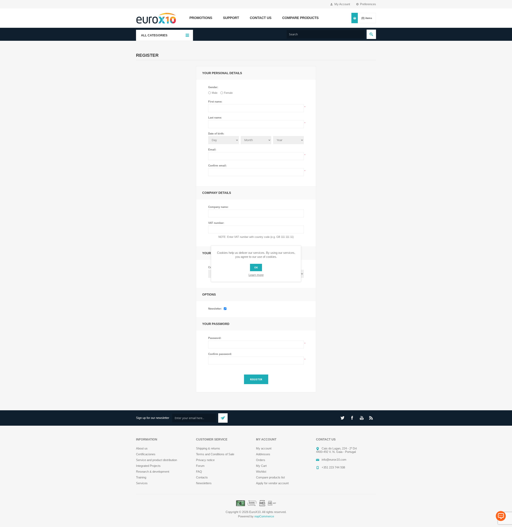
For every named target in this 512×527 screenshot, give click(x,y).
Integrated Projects (148, 465)
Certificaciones (145, 454)
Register (256, 379)
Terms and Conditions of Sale (215, 454)
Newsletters (204, 483)
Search (371, 34)
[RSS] (371, 418)
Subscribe (223, 418)
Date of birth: (216, 133)
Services (142, 483)
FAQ (199, 471)
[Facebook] (352, 418)
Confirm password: (220, 354)
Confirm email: (217, 165)
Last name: (215, 117)
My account (263, 448)
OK (256, 267)
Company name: (218, 206)
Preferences (368, 4)
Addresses (263, 454)
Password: (214, 338)
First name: (215, 101)
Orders (260, 460)
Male (214, 92)
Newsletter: (215, 308)
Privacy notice (205, 460)
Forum (200, 465)
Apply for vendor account (272, 483)
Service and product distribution (156, 460)
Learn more (256, 275)
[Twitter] (342, 418)
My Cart (261, 465)
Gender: (213, 87)
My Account (342, 4)
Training (141, 477)
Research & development (152, 471)
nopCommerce (264, 516)
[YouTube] (361, 418)
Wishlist (261, 471)
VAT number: (216, 222)
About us (142, 448)
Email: (212, 149)
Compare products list (270, 477)
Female (228, 92)
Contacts (202, 477)
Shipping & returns (208, 448)
